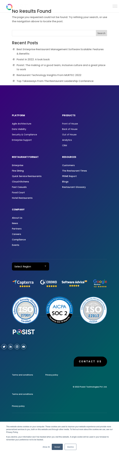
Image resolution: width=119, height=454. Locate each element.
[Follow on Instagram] (17, 346)
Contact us (90, 361)
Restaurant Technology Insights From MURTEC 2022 (49, 75)
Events (15, 245)
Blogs (65, 181)
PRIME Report (69, 176)
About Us (17, 217)
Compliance (19, 239)
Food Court (18, 192)
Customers (68, 165)
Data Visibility (19, 129)
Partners (17, 228)
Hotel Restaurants (22, 197)
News (15, 223)
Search (101, 33)
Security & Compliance (24, 134)
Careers (16, 234)
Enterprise (17, 165)
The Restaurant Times (74, 170)
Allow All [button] (46, 446)
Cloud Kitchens (20, 181)
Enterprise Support (22, 140)
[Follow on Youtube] (23, 346)
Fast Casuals (19, 187)
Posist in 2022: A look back (33, 59)
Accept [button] (57, 446)
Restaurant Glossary (74, 187)
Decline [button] (70, 446)
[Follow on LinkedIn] (10, 346)
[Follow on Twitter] (4, 346)
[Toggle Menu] (114, 6)
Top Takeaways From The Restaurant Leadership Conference (55, 81)
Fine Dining (18, 170)
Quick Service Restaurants (27, 176)
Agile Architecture (21, 123)
